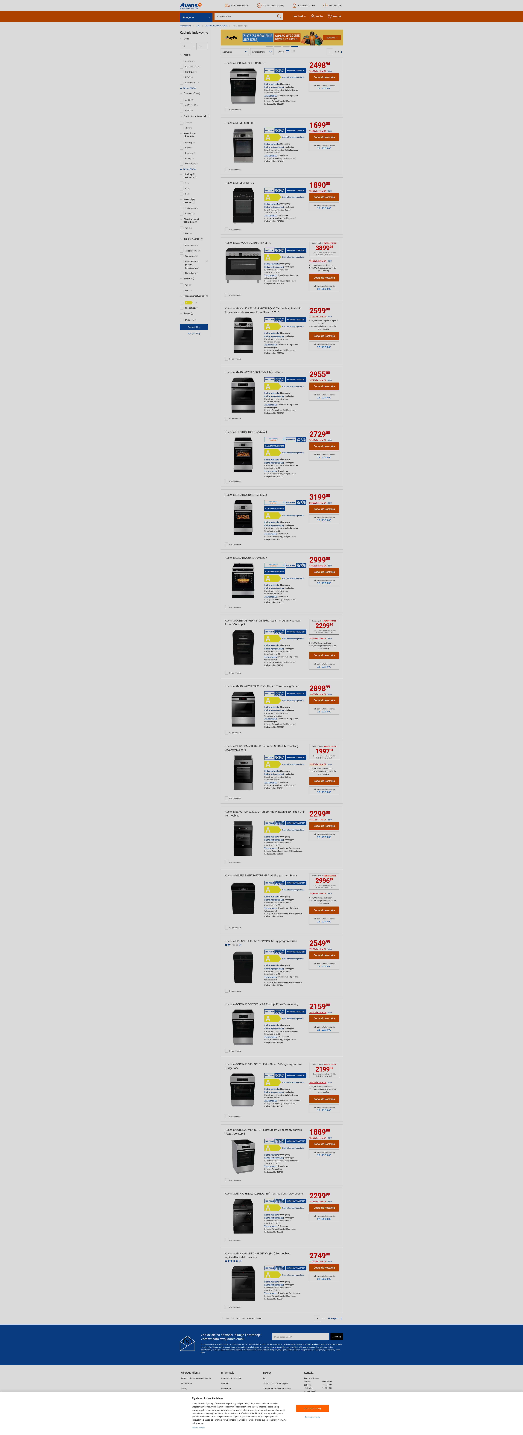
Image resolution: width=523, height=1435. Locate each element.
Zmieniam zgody (312, 1417)
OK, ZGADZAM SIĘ (312, 1408)
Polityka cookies (198, 1428)
